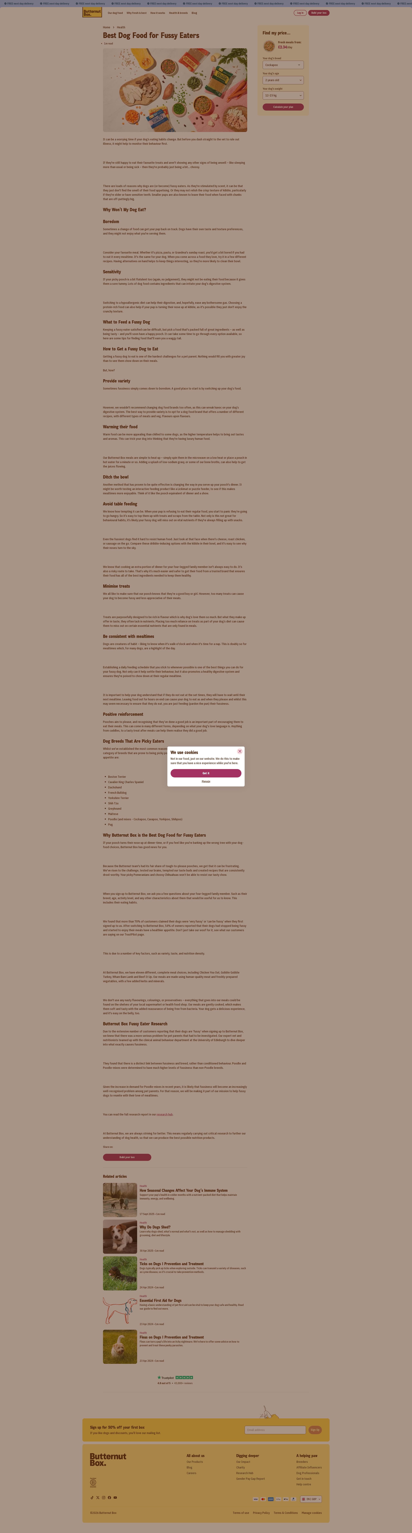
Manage (206, 781)
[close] (240, 751)
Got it (206, 773)
